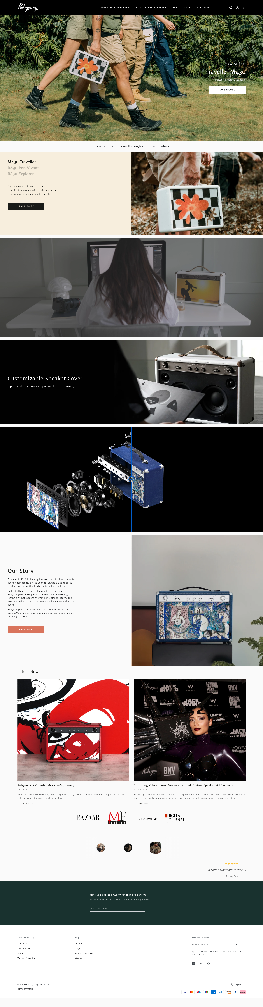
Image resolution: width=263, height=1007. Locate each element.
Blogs (20, 966)
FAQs (77, 961)
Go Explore (227, 90)
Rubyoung (28, 997)
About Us (22, 956)
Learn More (26, 206)
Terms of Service (26, 971)
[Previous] (91, 847)
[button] (230, 7)
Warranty (80, 971)
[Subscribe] (143, 920)
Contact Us (81, 956)
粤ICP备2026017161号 (26, 1002)
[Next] (171, 847)
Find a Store (23, 961)
